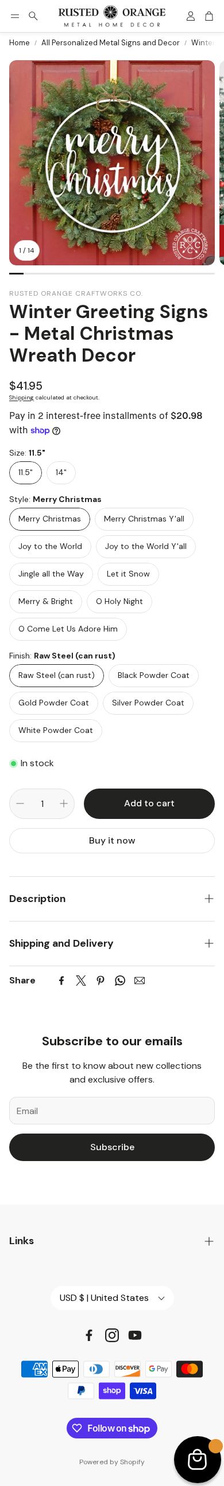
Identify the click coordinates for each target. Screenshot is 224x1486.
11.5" (25, 472)
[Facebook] (61, 980)
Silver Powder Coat (148, 702)
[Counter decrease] (20, 803)
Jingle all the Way (51, 573)
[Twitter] (81, 980)
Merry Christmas (49, 518)
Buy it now (112, 840)
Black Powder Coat (154, 675)
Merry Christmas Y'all (144, 518)
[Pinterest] (100, 980)
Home (19, 43)
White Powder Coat (55, 730)
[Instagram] (112, 1335)
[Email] (139, 980)
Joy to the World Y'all (146, 546)
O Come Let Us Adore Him (68, 629)
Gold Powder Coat (53, 702)
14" (61, 472)
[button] (15, 16)
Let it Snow (128, 573)
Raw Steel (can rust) (56, 675)
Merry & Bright (45, 601)
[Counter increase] (63, 803)
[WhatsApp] (120, 980)
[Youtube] (135, 1335)
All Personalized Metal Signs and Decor (110, 43)
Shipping (21, 397)
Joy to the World (50, 546)
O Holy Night (119, 601)
